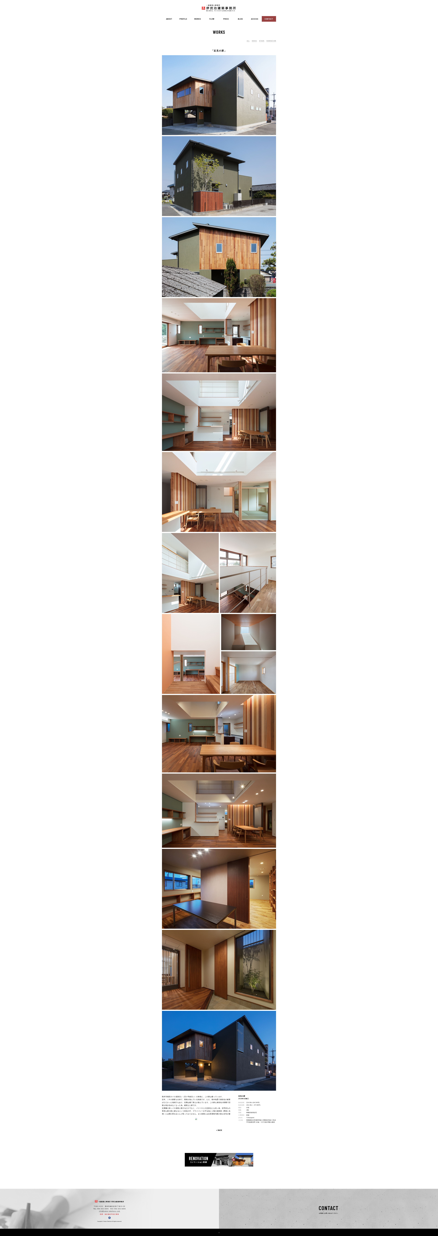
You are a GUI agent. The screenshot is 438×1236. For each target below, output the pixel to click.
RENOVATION (271, 41)
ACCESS (254, 19)
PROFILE (183, 19)
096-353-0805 (103, 1209)
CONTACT (269, 19)
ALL (248, 41)
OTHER (261, 41)
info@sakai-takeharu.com (109, 1211)
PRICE (226, 19)
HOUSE (254, 41)
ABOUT (169, 19)
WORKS (197, 19)
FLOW (211, 19)
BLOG (240, 19)
